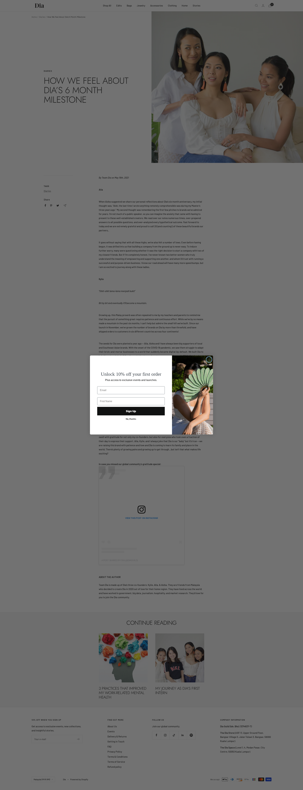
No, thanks (131, 419)
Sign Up (131, 411)
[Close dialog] (209, 359)
